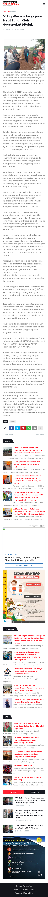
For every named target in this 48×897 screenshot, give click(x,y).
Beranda (6, 11)
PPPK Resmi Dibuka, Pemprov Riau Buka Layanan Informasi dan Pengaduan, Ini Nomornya (28, 754)
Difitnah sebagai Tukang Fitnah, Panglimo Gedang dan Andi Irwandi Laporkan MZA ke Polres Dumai (29, 814)
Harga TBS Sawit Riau (22, 766)
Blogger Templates (24, 886)
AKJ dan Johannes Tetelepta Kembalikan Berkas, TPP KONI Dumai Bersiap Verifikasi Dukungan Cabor (29, 511)
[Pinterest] (23, 428)
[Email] (34, 428)
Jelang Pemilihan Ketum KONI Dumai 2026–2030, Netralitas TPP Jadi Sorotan (27, 464)
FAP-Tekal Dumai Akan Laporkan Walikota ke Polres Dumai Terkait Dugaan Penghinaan (30, 800)
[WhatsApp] (28, 428)
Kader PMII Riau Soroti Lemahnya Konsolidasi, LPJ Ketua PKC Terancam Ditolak (27, 671)
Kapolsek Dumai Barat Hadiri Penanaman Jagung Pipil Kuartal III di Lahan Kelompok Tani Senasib (28, 450)
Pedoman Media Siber (24, 893)
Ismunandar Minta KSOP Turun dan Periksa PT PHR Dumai (29, 827)
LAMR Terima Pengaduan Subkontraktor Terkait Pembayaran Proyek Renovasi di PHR (29, 687)
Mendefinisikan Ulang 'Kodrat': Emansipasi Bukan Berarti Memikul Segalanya (28, 726)
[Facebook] (11, 428)
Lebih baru (8, 434)
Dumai (14, 11)
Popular (13, 792)
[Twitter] (17, 428)
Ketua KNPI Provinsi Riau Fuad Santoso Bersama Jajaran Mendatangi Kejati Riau (26, 740)
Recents (35, 792)
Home (15, 890)
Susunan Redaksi (28, 890)
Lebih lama (39, 434)
